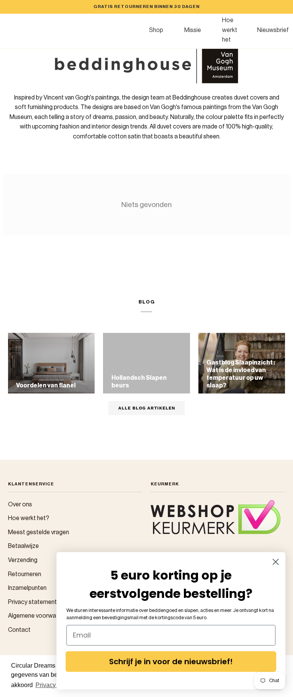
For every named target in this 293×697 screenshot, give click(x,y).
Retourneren (24, 574)
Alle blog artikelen (146, 408)
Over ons (20, 504)
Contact (19, 630)
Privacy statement (32, 602)
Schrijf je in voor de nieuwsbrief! (171, 661)
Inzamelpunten (27, 588)
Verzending (22, 560)
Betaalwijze (23, 546)
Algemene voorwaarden (39, 616)
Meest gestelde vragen (38, 532)
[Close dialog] (275, 562)
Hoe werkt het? (28, 518)
